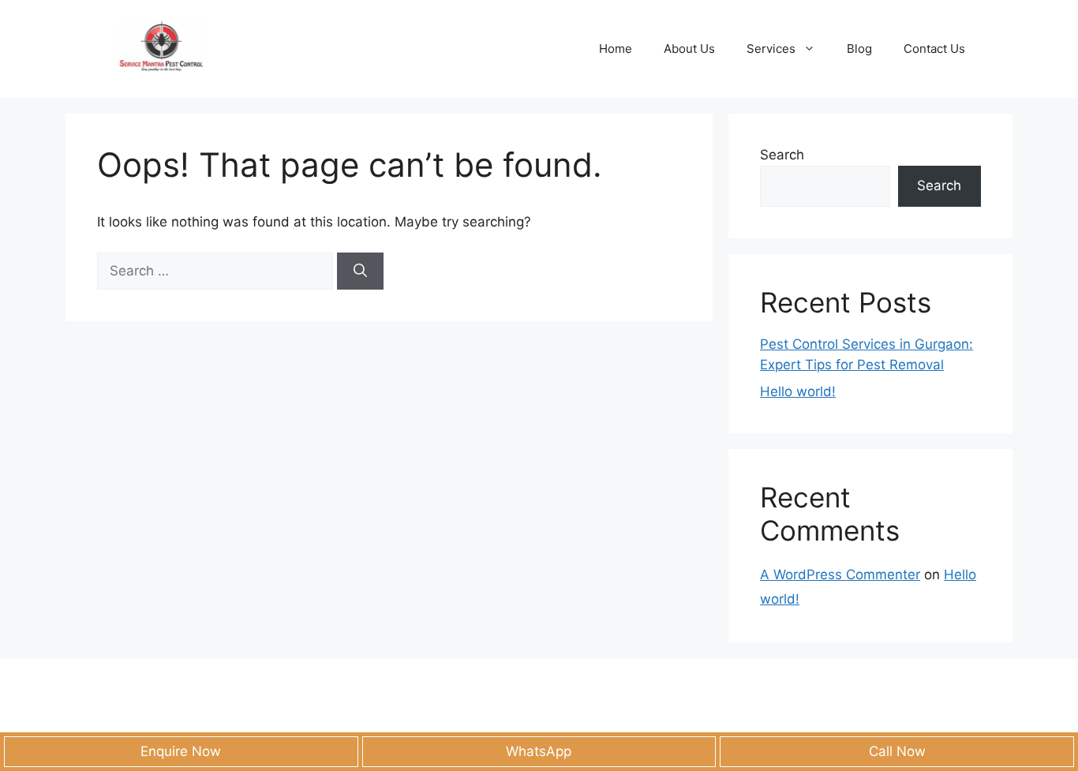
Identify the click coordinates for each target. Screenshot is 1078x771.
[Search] (360, 271)
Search (782, 155)
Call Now (897, 751)
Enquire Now (180, 751)
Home (615, 48)
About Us (689, 48)
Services (771, 48)
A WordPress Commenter (840, 574)
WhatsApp (538, 751)
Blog (859, 48)
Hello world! (798, 391)
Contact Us (934, 48)
